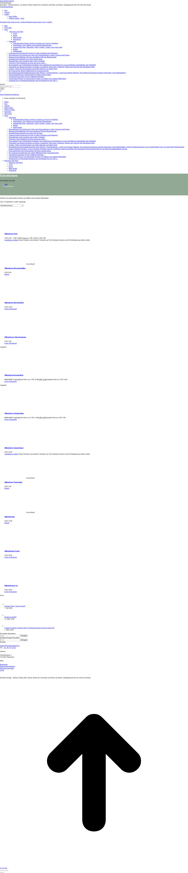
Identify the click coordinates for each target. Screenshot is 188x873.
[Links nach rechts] (3, 872)
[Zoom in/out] (7, 870)
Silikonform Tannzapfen (13, 482)
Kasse (17, 94)
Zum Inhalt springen (7, 1)
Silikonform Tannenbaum (13, 448)
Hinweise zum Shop (7, 668)
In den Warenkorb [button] (10, 309)
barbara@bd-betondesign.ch (9, 646)
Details (6, 274)
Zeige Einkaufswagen (7, 94)
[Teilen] (3, 870)
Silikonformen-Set (11, 585)
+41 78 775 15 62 (9, 648)
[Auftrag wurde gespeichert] (7, 604)
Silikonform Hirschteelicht (14, 303)
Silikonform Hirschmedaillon (15, 268)
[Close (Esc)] (1, 870)
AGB (2, 670)
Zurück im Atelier (10, 617)
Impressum (4, 664)
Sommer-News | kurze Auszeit (14, 606)
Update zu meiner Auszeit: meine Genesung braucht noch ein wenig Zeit (29, 628)
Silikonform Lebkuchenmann (15, 337)
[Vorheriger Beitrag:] (1, 872)
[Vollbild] (5, 870)
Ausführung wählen (11, 240)
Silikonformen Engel (11, 551)
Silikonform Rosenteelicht (13, 375)
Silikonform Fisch (10, 234)
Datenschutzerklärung (7, 666)
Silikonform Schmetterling (14, 413)
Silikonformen (9, 517)
